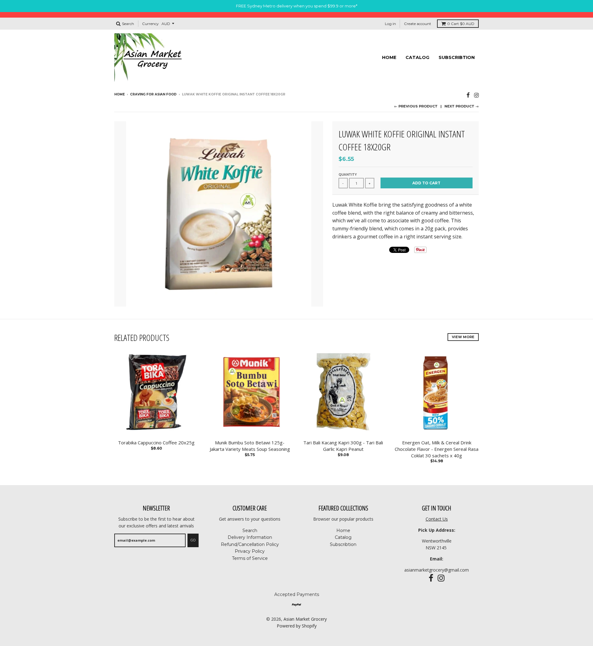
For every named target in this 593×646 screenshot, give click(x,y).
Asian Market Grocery (305, 619)
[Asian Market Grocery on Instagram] (476, 94)
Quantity (348, 175)
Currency (150, 23)
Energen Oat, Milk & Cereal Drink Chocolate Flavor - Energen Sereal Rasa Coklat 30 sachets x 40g (436, 449)
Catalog (417, 57)
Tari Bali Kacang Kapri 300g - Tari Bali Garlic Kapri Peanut (343, 445)
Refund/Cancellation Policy (250, 544)
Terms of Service (250, 558)
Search (249, 530)
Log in (390, 23)
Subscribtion (457, 57)
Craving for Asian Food (153, 94)
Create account (417, 23)
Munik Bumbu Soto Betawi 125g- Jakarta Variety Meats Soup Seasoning (250, 445)
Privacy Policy (250, 551)
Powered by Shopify (297, 626)
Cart (460, 23)
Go (193, 540)
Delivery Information (250, 537)
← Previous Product (416, 106)
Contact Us (437, 519)
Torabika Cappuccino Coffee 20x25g (156, 442)
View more (463, 337)
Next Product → (461, 106)
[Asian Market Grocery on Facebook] (468, 94)
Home (389, 57)
